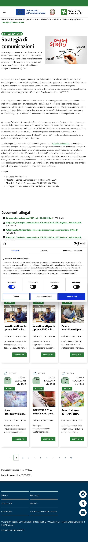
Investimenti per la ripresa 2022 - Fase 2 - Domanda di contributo (15, 331)
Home (3, 19)
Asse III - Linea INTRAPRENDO (70, 412)
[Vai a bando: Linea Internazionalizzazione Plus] (15, 399)
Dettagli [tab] (44, 250)
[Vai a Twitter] (73, 503)
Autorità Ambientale (60, 143)
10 (71, 457)
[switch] (33, 287)
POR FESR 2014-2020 (50, 19)
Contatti (33, 503)
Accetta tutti (72, 296)
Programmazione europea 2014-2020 (23, 19)
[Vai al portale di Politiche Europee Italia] (55, 12)
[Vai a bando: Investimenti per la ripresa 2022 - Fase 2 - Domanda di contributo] (15, 314)
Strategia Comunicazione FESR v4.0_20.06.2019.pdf (30, 217)
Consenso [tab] (15, 250)
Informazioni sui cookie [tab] (72, 250)
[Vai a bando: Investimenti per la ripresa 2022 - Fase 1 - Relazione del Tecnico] (44, 314)
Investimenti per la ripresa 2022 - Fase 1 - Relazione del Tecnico (44, 331)
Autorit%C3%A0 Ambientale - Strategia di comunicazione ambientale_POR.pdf (42, 229)
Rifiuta (16, 296)
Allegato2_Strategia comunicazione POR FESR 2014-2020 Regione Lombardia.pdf (43, 237)
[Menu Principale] (4, 12)
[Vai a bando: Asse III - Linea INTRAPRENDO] (72, 399)
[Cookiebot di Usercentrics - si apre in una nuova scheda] (75, 244)
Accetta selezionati (44, 296)
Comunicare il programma (71, 19)
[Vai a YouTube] (73, 512)
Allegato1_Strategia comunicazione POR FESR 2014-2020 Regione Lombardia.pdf (43, 222)
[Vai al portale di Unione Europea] (32, 12)
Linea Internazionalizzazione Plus (15, 413)
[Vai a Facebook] (73, 494)
